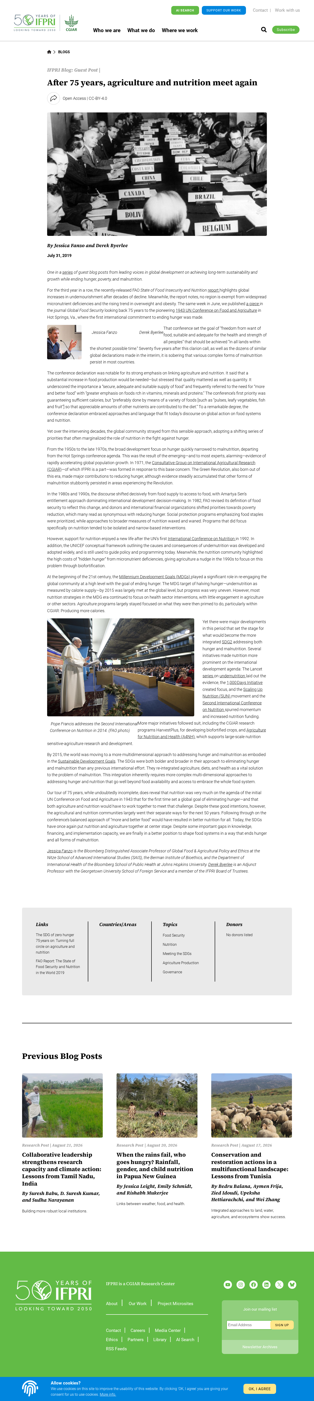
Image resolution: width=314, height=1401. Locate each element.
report (214, 290)
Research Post (35, 1145)
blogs (64, 52)
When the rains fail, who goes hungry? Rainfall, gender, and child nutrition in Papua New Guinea (155, 1165)
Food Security (174, 935)
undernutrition (233, 675)
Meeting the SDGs (177, 954)
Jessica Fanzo (60, 850)
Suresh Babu (43, 1193)
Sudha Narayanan (53, 1200)
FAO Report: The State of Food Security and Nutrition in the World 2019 (58, 967)
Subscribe (286, 30)
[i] (264, 29)
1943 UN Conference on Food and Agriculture (216, 310)
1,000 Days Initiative (245, 682)
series (67, 272)
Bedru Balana (234, 1186)
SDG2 (227, 641)
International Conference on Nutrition (202, 538)
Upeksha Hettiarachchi (235, 1196)
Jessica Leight (139, 1186)
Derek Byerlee (220, 864)
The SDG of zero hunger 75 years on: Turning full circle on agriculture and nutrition (55, 944)
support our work (223, 10)
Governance (172, 972)
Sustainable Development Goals (86, 761)
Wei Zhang (268, 1199)
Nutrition (170, 944)
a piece (253, 303)
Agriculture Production (181, 963)
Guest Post (86, 70)
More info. (108, 1394)
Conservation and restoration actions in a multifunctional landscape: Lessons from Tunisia (249, 1165)
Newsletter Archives (260, 1347)
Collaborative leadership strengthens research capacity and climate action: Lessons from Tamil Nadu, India (61, 1169)
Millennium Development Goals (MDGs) (155, 576)
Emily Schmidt (174, 1186)
